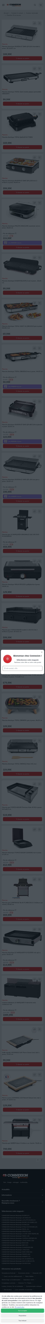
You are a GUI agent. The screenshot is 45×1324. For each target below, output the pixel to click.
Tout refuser (22, 1320)
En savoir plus (19, 1307)
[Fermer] (41, 652)
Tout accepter (22, 1310)
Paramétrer (22, 1315)
